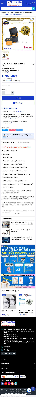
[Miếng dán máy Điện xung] (9, 301)
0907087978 (7, 347)
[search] (33, 8)
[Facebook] (2, 383)
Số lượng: (4, 89)
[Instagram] (9, 383)
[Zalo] (15, 383)
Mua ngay (18, 98)
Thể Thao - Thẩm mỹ (13, 12)
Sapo (29, 393)
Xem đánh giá (5, 72)
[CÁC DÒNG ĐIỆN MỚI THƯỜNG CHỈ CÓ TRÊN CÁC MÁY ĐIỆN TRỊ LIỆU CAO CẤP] (6, 240)
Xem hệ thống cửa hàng (8, 353)
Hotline (28, 3)
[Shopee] (12, 383)
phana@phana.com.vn (10, 350)
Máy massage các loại (26, 12)
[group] (18, 34)
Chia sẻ (6, 129)
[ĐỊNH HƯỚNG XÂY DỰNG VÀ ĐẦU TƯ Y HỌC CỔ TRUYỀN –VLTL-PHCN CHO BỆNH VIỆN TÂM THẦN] (6, 224)
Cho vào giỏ (19, 103)
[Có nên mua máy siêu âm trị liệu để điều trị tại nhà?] (6, 232)
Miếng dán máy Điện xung (9, 311)
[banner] (18, 266)
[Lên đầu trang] (33, 384)
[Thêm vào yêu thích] (33, 64)
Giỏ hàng (34, 3)
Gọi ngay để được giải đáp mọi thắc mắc (20, 135)
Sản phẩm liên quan (10, 290)
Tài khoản (30, 3)
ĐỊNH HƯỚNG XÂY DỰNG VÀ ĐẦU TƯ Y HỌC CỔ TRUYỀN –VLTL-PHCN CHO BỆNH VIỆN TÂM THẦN (22, 224)
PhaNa (18, 393)
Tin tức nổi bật (7, 218)
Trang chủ (3, 12)
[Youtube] (6, 383)
